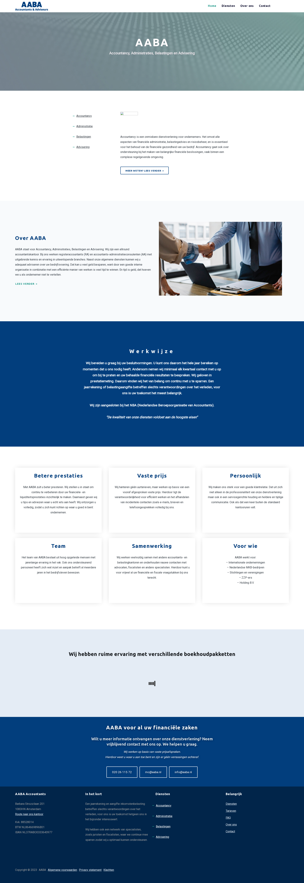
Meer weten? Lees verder (143, 170)
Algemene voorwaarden (62, 870)
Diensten (231, 803)
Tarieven (231, 811)
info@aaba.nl (183, 772)
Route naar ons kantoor (29, 814)
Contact (230, 831)
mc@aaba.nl (153, 772)
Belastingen (83, 136)
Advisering (83, 147)
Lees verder (24, 283)
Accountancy (84, 116)
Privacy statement (90, 870)
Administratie (84, 126)
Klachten (108, 870)
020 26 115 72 (122, 772)
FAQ (228, 817)
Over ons (231, 824)
